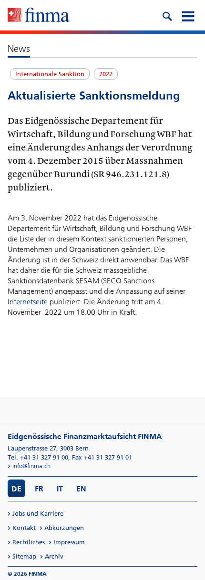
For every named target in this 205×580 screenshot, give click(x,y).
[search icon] (166, 15)
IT (60, 488)
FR (39, 488)
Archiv (54, 556)
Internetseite (28, 301)
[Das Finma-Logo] (39, 16)
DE (16, 488)
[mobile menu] (187, 15)
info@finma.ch (31, 466)
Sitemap (24, 556)
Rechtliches (28, 542)
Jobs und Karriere (37, 513)
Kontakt (24, 527)
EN (81, 488)
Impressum (69, 542)
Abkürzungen (64, 527)
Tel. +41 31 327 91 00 (38, 457)
